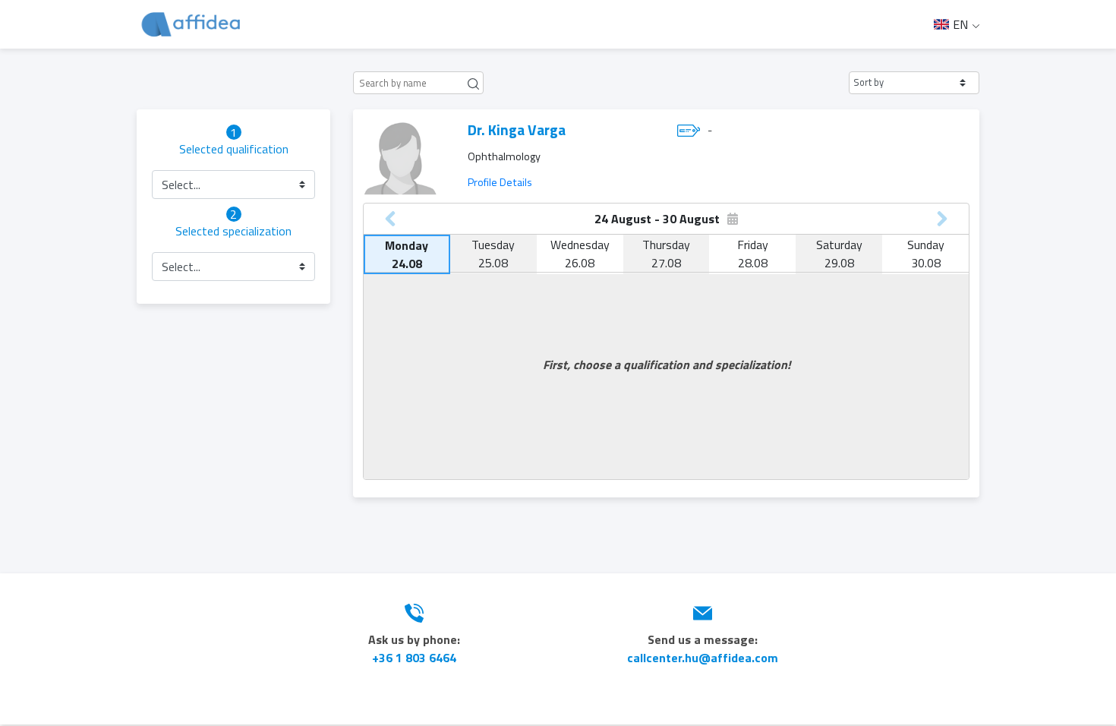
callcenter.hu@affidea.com (702, 658)
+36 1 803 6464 (414, 658)
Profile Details (500, 182)
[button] (914, 82)
